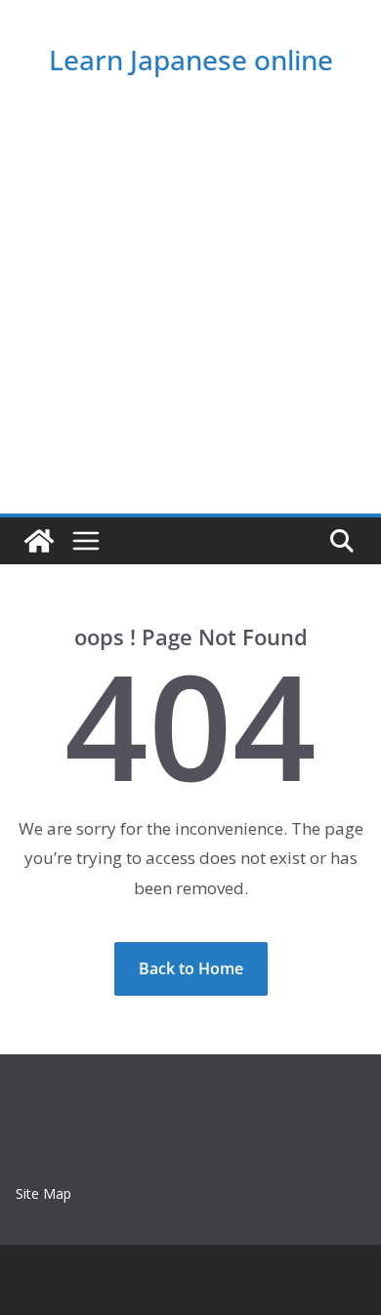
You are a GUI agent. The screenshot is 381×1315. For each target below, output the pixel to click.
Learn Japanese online (191, 59)
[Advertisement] (190, 313)
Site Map (43, 1193)
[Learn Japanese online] (39, 540)
